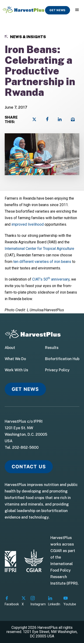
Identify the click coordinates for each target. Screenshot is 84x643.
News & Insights (27, 37)
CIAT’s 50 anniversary (51, 279)
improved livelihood (27, 224)
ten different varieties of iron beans (42, 261)
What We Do (15, 359)
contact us (29, 466)
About (10, 348)
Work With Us (16, 370)
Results (52, 348)
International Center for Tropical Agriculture (39, 248)
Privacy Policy (57, 370)
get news (57, 10)
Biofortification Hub (62, 359)
